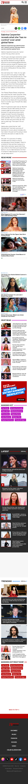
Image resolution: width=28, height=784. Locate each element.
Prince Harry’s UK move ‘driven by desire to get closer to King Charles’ (19, 368)
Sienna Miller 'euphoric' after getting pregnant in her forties (19, 361)
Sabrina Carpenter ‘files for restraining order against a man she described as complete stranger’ (19, 188)
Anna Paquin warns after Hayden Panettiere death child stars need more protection (19, 543)
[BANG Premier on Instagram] (3, 759)
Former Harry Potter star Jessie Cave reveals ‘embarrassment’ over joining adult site (13, 509)
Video (14, 746)
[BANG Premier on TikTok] (16, 759)
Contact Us (22, 766)
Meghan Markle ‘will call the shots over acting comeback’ (19, 375)
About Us (17, 766)
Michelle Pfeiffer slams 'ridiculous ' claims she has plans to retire (12, 489)
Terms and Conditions (18, 768)
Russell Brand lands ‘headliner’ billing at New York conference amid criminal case (19, 340)
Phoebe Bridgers (20, 420)
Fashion (14, 738)
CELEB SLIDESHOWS (14, 750)
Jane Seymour (6, 417)
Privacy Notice (8, 768)
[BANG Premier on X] (7, 759)
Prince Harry (5, 414)
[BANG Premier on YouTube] (11, 759)
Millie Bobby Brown (16, 411)
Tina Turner (5, 408)
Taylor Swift (5, 411)
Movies (14, 742)
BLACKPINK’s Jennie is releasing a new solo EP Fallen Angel (19, 515)
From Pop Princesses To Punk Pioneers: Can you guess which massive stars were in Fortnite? (19, 163)
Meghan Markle (15, 414)
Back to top (13, 710)
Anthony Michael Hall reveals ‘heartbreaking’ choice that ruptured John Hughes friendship (19, 333)
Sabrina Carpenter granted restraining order (18, 180)
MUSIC (14, 734)
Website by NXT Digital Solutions (14, 771)
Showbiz (14, 730)
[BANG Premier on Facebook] (20, 759)
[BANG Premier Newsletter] (25, 759)
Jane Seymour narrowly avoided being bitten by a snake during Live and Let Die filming (19, 326)
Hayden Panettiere (7, 420)
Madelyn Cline (16, 417)
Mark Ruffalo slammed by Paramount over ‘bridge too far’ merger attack (19, 525)
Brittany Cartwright (17, 408)
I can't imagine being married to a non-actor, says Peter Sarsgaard (19, 354)
